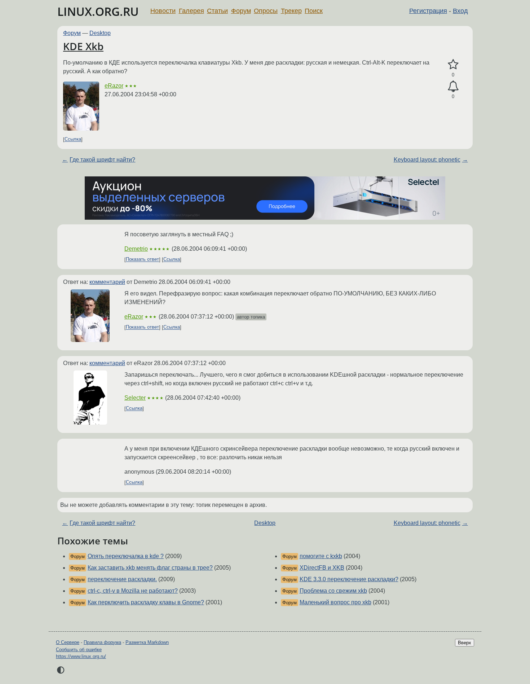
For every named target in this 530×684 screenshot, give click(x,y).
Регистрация (428, 10)
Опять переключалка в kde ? (126, 556)
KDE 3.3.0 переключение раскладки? (349, 579)
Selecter (135, 398)
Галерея (191, 10)
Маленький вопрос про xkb (335, 602)
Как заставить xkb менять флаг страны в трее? (150, 568)
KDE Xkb (83, 46)
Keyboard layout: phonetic (427, 160)
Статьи (217, 10)
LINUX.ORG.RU (98, 11)
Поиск (314, 10)
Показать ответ (142, 259)
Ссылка (73, 139)
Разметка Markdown (147, 642)
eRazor (114, 86)
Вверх (464, 642)
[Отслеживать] (453, 86)
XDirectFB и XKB (322, 568)
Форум (241, 10)
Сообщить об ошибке (79, 649)
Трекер (291, 10)
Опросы (266, 10)
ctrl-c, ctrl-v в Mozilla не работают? (133, 591)
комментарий (107, 282)
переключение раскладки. (122, 579)
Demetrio (136, 249)
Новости (163, 10)
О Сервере (67, 642)
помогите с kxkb (321, 556)
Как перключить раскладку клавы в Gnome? (146, 602)
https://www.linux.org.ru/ (81, 656)
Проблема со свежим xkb (333, 591)
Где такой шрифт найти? (102, 160)
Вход (460, 10)
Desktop (100, 33)
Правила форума (102, 642)
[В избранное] (453, 64)
